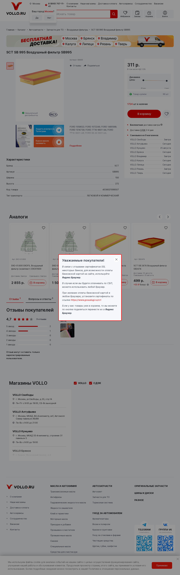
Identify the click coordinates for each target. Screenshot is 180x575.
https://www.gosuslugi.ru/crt (86, 299)
